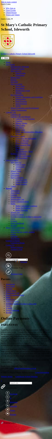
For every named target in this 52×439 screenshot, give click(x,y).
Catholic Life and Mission (20, 117)
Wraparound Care (17, 199)
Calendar (14, 236)
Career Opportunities (19, 110)
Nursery (18, 169)
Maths (13, 204)
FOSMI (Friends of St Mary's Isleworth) (26, 217)
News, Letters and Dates (15, 228)
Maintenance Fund (22, 91)
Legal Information (42, 372)
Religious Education (18, 154)
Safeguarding (20, 99)
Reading (14, 225)
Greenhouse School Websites (26, 377)
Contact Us (10, 245)
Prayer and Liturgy (18, 136)
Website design (6, 377)
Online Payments (17, 215)
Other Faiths (20, 125)
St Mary (18, 134)
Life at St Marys (12, 160)
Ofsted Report (11, 13)
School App (15, 212)
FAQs (13, 219)
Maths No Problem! (23, 208)
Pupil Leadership (17, 178)
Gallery (13, 186)
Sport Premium (21, 104)
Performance (15, 78)
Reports (14, 80)
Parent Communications (20, 202)
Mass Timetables (21, 143)
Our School (10, 64)
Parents (9, 188)
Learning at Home (13, 241)
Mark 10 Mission (22, 141)
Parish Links (20, 130)
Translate (23, 262)
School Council (21, 182)
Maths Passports (21, 210)
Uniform (14, 195)
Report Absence (17, 247)
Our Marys (19, 128)
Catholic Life (11, 112)
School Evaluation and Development (25, 108)
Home (8, 62)
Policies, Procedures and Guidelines (29, 97)
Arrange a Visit (16, 249)
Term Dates (15, 193)
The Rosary (19, 149)
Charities (18, 121)
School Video (16, 171)
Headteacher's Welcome (20, 67)
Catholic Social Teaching (25, 119)
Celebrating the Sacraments (25, 138)
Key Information (17, 95)
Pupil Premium (21, 101)
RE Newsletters (21, 158)
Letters (13, 234)
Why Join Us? (16, 71)
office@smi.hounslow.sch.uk (25, 368)
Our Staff (14, 82)
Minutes (18, 93)
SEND (18, 106)
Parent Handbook (17, 223)
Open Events (11, 10)
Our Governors (16, 84)
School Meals (16, 197)
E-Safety (14, 221)
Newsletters (19, 88)
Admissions (19, 75)
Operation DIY (21, 180)
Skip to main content (9, 2)
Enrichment (15, 175)
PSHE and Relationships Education (29, 132)
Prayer (17, 147)
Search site (5, 383)
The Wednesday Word (24, 151)
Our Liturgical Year (22, 145)
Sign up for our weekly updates (23, 232)
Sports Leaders (21, 184)
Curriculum (15, 173)
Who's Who (20, 86)
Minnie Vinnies (21, 123)
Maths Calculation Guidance (26, 206)
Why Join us (10, 8)
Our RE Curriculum (23, 156)
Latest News (15, 230)
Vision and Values (13, 15)
